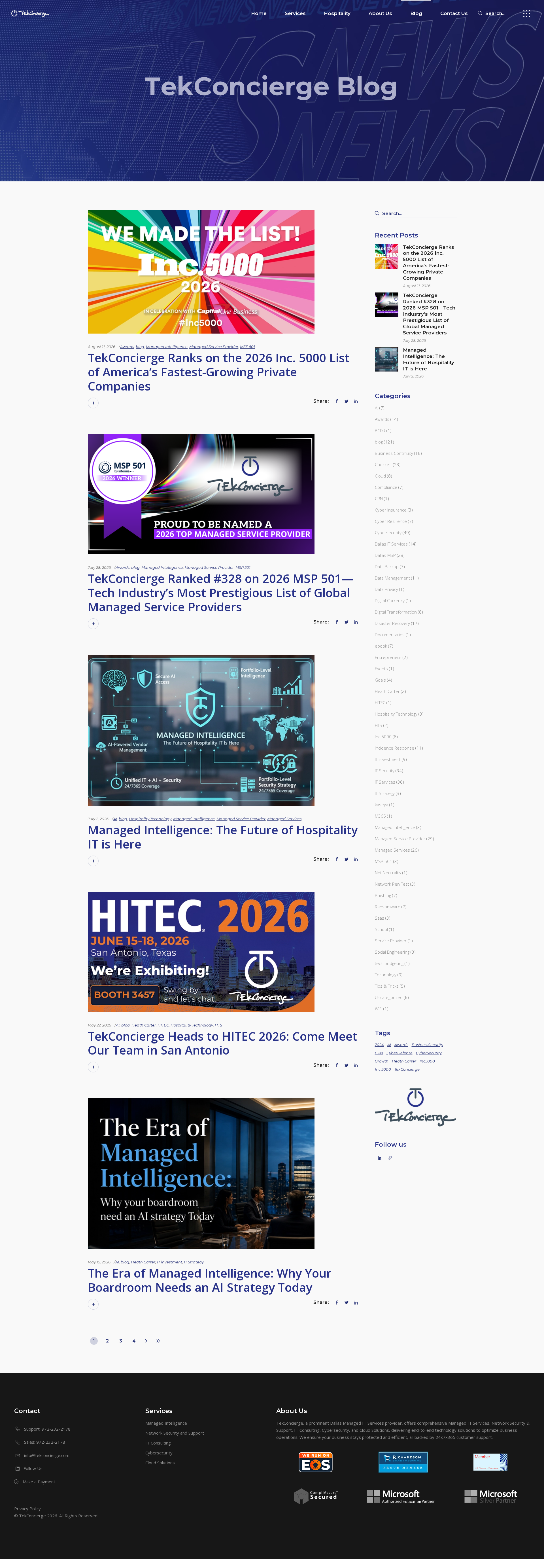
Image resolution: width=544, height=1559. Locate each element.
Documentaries (390, 634)
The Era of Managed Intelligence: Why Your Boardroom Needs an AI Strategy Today (210, 1280)
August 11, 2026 (101, 346)
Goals (380, 680)
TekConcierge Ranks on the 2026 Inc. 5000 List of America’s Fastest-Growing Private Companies (219, 371)
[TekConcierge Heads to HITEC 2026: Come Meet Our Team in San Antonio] (201, 952)
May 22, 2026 (99, 1025)
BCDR (380, 430)
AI (115, 818)
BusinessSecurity (427, 1044)
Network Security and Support (174, 1433)
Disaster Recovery (392, 623)
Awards (127, 346)
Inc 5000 (383, 736)
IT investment (169, 1262)
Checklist (383, 464)
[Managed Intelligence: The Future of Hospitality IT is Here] (201, 730)
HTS (218, 1025)
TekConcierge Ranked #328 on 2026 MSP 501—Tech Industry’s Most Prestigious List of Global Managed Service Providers (221, 592)
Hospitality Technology (150, 818)
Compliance (386, 487)
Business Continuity (394, 453)
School (381, 929)
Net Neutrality (388, 872)
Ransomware (387, 906)
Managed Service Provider (213, 346)
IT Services (385, 782)
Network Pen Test (392, 884)
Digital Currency (390, 600)
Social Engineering (392, 952)
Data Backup (387, 566)
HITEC (163, 1025)
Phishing (383, 895)
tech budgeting (389, 963)
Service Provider (391, 940)
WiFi (378, 1008)
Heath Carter (143, 1025)
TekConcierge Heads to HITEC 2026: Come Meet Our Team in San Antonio (222, 1043)
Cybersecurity (388, 532)
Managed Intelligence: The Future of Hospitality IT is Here (223, 837)
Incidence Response (394, 748)
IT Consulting (158, 1443)
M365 (380, 816)
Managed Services (284, 818)
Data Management (392, 578)
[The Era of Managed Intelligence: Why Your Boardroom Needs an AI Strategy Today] (201, 1173)
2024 (379, 1044)
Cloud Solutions (160, 1462)
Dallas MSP (385, 555)
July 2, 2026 (98, 818)
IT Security (384, 770)
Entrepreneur (388, 657)
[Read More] (93, 403)
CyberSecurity (429, 1053)
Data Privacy (386, 589)
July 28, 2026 (99, 567)
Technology (385, 974)
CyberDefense (399, 1053)
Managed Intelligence (167, 346)
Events (381, 668)
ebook (381, 646)
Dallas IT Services (391, 544)
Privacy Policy (27, 1508)
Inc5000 (427, 1061)
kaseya (381, 804)
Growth (381, 1061)
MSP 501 (247, 346)
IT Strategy (194, 1262)
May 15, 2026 (99, 1262)
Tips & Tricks (387, 986)
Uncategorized (389, 997)
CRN (379, 498)
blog (140, 346)
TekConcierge (407, 1069)
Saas (379, 918)
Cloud (380, 476)
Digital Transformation (396, 612)
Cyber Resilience (391, 521)
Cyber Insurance (391, 510)
